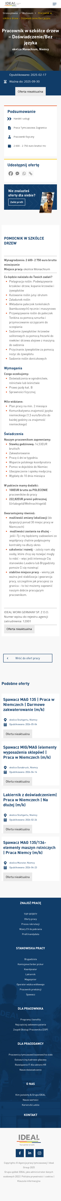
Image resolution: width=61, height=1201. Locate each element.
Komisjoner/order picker (31, 964)
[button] (54, 4)
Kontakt (30, 1115)
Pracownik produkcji (31, 989)
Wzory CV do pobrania (30, 928)
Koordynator (30, 969)
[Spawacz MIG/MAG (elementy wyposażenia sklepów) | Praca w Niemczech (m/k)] (30, 763)
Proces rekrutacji (30, 923)
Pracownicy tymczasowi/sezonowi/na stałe (31, 1054)
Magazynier (30, 979)
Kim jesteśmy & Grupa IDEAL (30, 1094)
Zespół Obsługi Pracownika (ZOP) (30, 1029)
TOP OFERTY (30, 913)
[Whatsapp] (24, 174)
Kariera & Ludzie (30, 1104)
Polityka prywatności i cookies (37, 1176)
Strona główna (10, 12)
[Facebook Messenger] (17, 174)
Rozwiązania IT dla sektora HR (30, 1064)
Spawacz (30, 994)
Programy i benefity (30, 1019)
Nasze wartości (30, 1099)
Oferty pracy (30, 918)
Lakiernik (30, 974)
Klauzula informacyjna (28, 1180)
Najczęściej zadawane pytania (30, 1024)
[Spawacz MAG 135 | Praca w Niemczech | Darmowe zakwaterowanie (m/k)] (30, 716)
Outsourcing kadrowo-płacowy (30, 1059)
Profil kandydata (30, 933)
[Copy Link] (31, 174)
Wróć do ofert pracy (27, 658)
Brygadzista (30, 959)
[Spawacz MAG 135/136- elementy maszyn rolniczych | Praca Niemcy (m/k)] (30, 859)
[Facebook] (11, 174)
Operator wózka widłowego (30, 984)
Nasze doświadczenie (30, 1069)
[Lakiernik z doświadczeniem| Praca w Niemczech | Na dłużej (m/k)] (30, 811)
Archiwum (27, 12)
